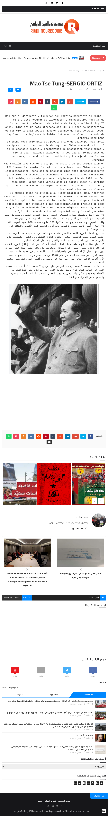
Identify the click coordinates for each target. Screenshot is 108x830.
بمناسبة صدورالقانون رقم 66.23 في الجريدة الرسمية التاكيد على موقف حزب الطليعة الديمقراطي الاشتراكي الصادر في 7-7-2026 (52, 748)
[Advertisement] (54, 406)
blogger (27, 597)
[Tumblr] (47, 101)
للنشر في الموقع (50, 801)
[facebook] (62, 3)
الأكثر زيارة (54, 694)
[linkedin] (62, 101)
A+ (18, 90)
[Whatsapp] (54, 107)
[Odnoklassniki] (18, 101)
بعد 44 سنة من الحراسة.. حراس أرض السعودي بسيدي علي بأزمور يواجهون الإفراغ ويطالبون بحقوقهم (50, 712)
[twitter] (57, 3)
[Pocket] (11, 101)
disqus (18, 597)
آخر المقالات (88, 694)
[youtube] (46, 3)
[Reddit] (33, 101)
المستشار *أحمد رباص (84, 735)
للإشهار (40, 801)
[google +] (70, 101)
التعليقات (19, 694)
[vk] (52, 3)
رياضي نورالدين (95, 89)
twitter (79, 101)
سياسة (87, 58)
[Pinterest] (40, 101)
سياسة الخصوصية (64, 801)
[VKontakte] (25, 101)
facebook (93, 101)
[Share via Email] (49, 442)
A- (10, 90)
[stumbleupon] (55, 101)
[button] (97, 8)
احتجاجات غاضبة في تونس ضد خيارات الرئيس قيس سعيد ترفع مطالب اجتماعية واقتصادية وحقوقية (44, 58)
